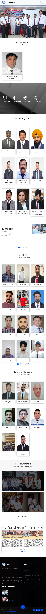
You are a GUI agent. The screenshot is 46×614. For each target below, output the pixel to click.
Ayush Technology (12, 611)
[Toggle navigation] (42, 2)
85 (28, 363)
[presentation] (1, 21)
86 (31, 363)
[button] (18, 247)
